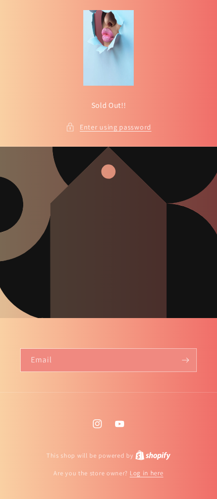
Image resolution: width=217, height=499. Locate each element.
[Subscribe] (185, 360)
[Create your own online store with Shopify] (153, 455)
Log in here (147, 473)
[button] (108, 127)
